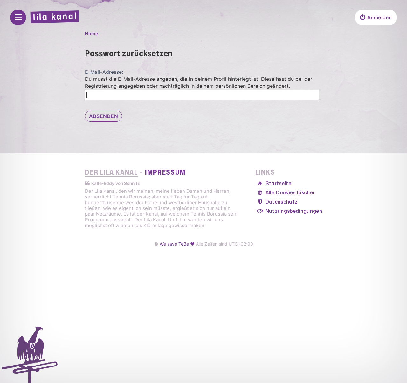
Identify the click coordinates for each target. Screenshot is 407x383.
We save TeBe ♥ (177, 244)
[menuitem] (376, 17)
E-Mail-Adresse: (104, 72)
